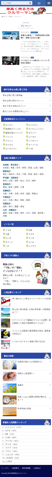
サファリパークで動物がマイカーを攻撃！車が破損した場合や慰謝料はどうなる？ (31, 321)
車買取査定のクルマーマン (19, 473)
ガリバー (32, 133)
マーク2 (8, 441)
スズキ (31, 234)
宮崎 (34, 213)
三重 (22, 187)
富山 (22, 180)
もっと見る (7, 461)
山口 (5, 200)
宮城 (30, 167)
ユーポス (32, 137)
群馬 (42, 174)
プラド (8, 451)
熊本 (22, 213)
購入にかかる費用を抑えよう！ (16, 111)
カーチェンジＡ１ (36, 129)
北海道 (6, 167)
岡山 (16, 200)
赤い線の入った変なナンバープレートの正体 (31, 298)
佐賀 (11, 213)
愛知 (5, 187)
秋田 (24, 167)
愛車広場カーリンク (14, 133)
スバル (31, 242)
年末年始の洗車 (24, 408)
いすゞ (8, 246)
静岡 (16, 187)
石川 (28, 180)
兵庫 (11, 193)
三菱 (7, 234)
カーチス (9, 125)
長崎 (16, 213)
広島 (11, 200)
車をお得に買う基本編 (12, 95)
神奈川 (12, 174)
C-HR (7, 437)
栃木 (36, 174)
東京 (5, 174)
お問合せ (37, 468)
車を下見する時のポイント (14, 106)
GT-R (7, 430)
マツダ (31, 238)
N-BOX (9, 458)
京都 (16, 193)
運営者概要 (26, 468)
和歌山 (35, 193)
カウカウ (9, 144)
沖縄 (5, 216)
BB (6, 434)
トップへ (5, 468)
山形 (36, 167)
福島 (42, 167)
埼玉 (18, 174)
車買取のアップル (13, 129)
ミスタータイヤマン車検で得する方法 (28, 341)
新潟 (5, 180)
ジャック (9, 137)
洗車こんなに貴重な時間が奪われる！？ (32, 398)
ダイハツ (9, 242)
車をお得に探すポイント (13, 100)
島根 (28, 200)
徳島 (5, 206)
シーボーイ (33, 140)
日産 (30, 230)
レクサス (32, 246)
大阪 (5, 193)
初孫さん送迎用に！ (26, 373)
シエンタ (9, 454)
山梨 (11, 180)
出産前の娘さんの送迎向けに (30, 361)
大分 (28, 213)
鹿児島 (41, 213)
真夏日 (20, 385)
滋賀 (28, 193)
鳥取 (22, 200)
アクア (8, 447)
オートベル (33, 144)
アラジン (9, 140)
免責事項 (15, 468)
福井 (34, 180)
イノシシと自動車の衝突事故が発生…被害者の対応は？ (31, 332)
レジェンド (10, 427)
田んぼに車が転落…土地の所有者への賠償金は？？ (31, 310)
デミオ (8, 444)
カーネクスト (11, 148)
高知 (22, 206)
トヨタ (8, 230)
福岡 (5, 213)
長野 (16, 180)
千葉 (24, 174)
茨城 (30, 174)
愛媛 (16, 206)
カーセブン (33, 125)
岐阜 (11, 187)
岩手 (18, 167)
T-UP (30, 148)
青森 (13, 167)
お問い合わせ (39, 3)
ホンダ (8, 238)
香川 (11, 206)
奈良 (22, 193)
